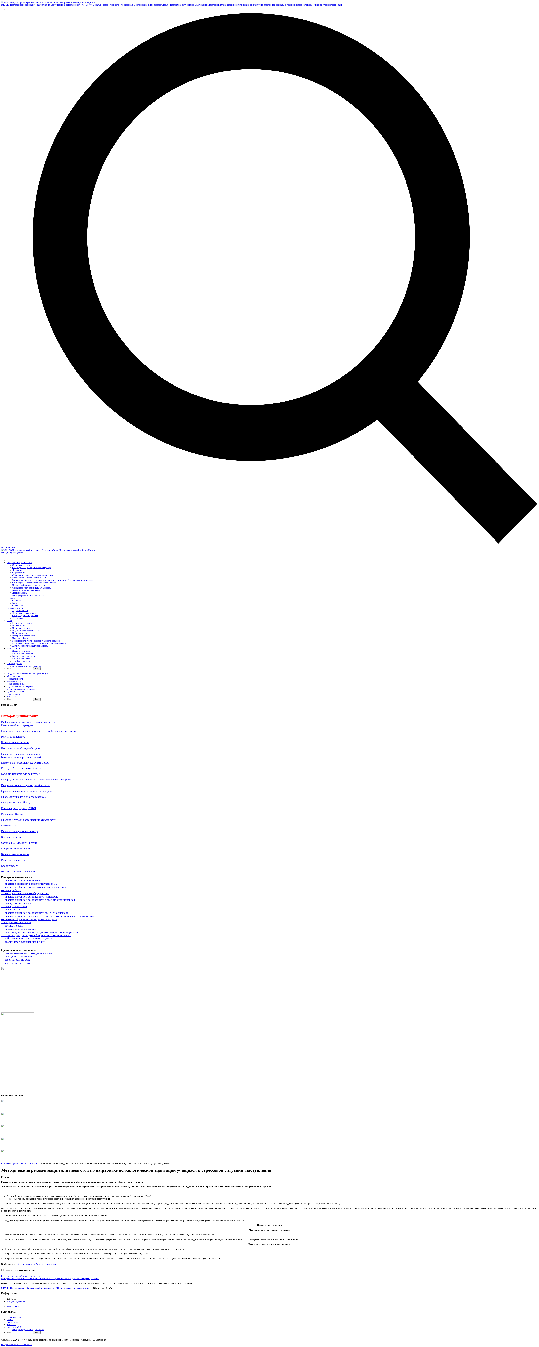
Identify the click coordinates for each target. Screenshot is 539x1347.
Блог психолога (14, 648)
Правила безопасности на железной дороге (27, 791)
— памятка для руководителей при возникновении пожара (36, 935)
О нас (9, 620)
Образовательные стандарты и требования (32, 575)
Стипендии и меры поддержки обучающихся (34, 583)
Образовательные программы (21, 689)
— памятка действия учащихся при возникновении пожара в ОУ (39, 932)
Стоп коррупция (14, 663)
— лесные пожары (12, 925)
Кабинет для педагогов (23, 653)
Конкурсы (17, 603)
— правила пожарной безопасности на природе (29, 896)
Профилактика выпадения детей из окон (25, 785)
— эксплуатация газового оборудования (25, 893)
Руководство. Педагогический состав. (30, 577)
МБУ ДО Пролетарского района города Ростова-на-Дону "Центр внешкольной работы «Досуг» (47, 1288)
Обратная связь (8, 547)
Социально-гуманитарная (24, 613)
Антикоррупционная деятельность (28, 666)
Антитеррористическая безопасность (30, 646)
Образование (18, 572)
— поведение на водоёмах (16, 956)
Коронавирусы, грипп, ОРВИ (18, 808)
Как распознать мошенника (17, 848)
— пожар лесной (11, 909)
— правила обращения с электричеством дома (29, 883)
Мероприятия (13, 676)
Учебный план (14, 681)
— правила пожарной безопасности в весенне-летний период (38, 899)
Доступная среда (20, 593)
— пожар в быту (11, 890)
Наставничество (20, 633)
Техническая (18, 618)
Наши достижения (21, 628)
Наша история (19, 625)
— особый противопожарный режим (23, 941)
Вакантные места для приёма (26, 590)
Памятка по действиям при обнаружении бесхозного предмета (38, 730)
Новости (11, 598)
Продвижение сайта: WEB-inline (16, 1344)
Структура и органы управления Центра (31, 567)
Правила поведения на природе (19, 831)
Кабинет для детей (21, 658)
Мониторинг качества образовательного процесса (36, 641)
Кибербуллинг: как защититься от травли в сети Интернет (36, 779)
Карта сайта (12, 1322)
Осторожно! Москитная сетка (19, 842)
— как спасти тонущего (15, 962)
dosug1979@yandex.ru (17, 1301)
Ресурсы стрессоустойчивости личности (20, 1276)
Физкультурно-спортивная (25, 615)
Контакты (11, 696)
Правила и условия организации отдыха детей (28, 819)
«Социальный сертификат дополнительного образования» (40, 643)
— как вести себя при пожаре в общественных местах (33, 886)
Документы (17, 570)
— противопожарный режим (18, 928)
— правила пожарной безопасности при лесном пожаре (34, 912)
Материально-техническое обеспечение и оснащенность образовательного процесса (52, 580)
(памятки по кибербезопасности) (21, 757)
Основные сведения (22, 565)
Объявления (18, 605)
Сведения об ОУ (14, 1327)
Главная (5, 1163)
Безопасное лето (11, 837)
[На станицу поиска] (272, 543)
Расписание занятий (22, 623)
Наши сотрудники (21, 651)
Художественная (20, 610)
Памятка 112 (8, 825)
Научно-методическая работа (26, 630)
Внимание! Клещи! (12, 814)
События (16, 600)
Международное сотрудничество (28, 595)
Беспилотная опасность (15, 742)
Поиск (10, 1319)
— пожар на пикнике (14, 906)
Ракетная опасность (13, 736)
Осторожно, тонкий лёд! (16, 802)
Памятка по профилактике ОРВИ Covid (25, 762)
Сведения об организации (19, 562)
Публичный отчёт (21, 638)
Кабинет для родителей (23, 656)
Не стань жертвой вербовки (18, 871)
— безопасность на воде (15, 959)
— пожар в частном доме (16, 903)
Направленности (15, 608)
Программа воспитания (23, 636)
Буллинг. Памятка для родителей (20, 773)
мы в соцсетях (13, 1306)
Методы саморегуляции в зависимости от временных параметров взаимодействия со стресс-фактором (50, 1278)
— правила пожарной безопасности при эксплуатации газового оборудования (48, 915)
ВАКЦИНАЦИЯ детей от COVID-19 (22, 768)
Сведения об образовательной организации (27, 674)
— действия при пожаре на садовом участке (27, 938)
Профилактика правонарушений (20, 753)
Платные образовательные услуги (28, 585)
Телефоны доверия (21, 661)
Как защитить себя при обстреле (20, 748)
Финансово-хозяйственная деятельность (31, 588)
